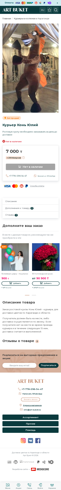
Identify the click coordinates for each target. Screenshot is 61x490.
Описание (11, 201)
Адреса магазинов (32, 405)
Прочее (30, 423)
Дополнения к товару (19, 208)
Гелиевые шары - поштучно (14, 274)
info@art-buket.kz (32, 410)
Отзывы (11, 214)
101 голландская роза (42, 274)
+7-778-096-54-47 (18, 176)
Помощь (30, 430)
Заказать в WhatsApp (46, 176)
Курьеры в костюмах (24, 18)
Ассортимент (30, 417)
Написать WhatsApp (32, 394)
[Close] (57, 477)
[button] (27, 295)
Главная (6, 18)
